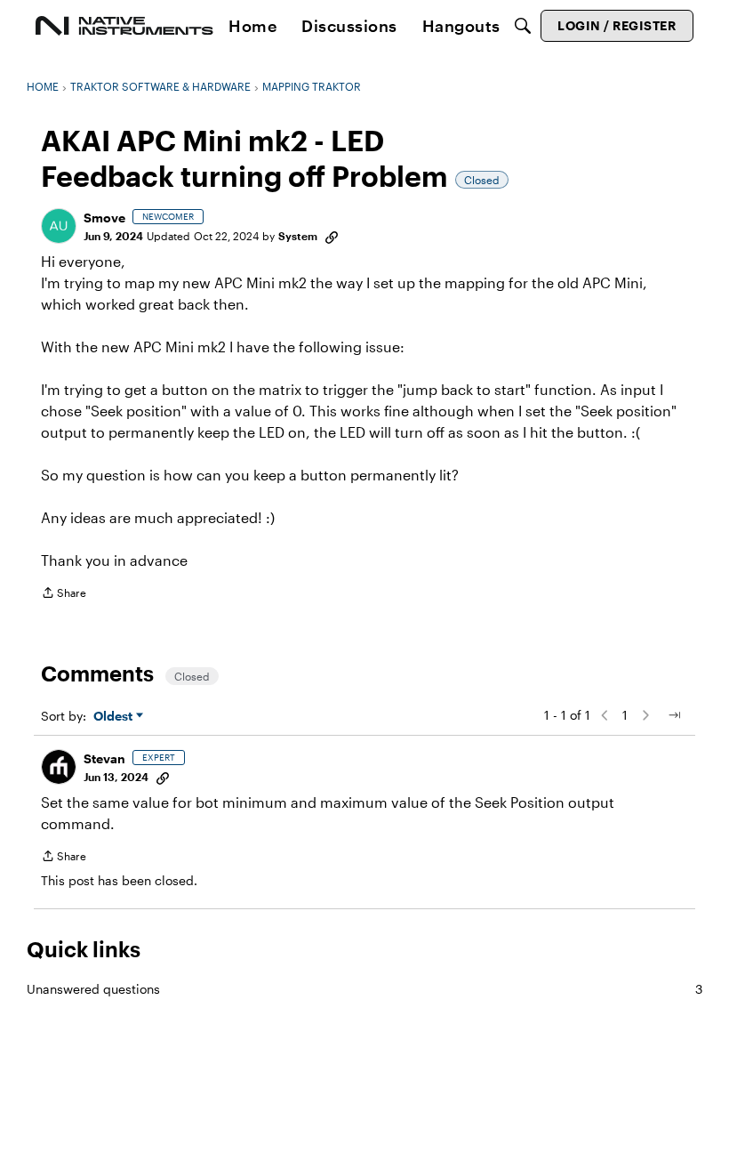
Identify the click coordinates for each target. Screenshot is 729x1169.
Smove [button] (104, 217)
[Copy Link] (331, 236)
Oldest (114, 716)
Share (63, 594)
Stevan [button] (104, 758)
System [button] (297, 236)
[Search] (523, 26)
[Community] (124, 26)
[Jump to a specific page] (674, 715)
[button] (58, 226)
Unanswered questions (364, 988)
